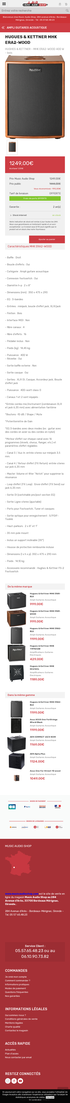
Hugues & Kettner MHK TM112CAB (42, 647)
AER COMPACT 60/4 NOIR (43, 737)
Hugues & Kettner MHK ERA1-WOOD (45, 612)
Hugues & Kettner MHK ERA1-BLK (45, 595)
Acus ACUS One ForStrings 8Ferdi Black (43, 721)
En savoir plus (35, 1100)
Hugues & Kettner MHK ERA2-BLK (45, 629)
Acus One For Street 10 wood (45, 771)
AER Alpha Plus (37, 754)
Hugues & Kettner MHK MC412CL (42, 667)
